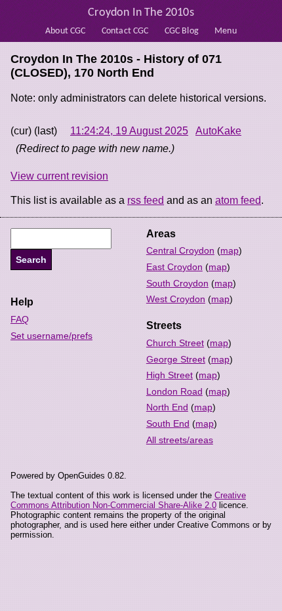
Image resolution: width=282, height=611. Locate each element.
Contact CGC (125, 31)
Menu (225, 31)
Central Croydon (180, 250)
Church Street (175, 343)
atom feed (238, 200)
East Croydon (174, 267)
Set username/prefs (51, 335)
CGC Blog (182, 31)
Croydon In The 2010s (141, 12)
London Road (174, 391)
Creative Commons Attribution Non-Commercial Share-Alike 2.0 (128, 500)
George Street (175, 359)
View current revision (59, 176)
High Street (169, 375)
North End (167, 407)
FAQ (19, 319)
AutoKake (218, 130)
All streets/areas (179, 440)
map (229, 250)
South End (168, 423)
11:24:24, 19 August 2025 (129, 130)
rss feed (145, 200)
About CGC (65, 31)
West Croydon (175, 299)
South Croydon (177, 283)
